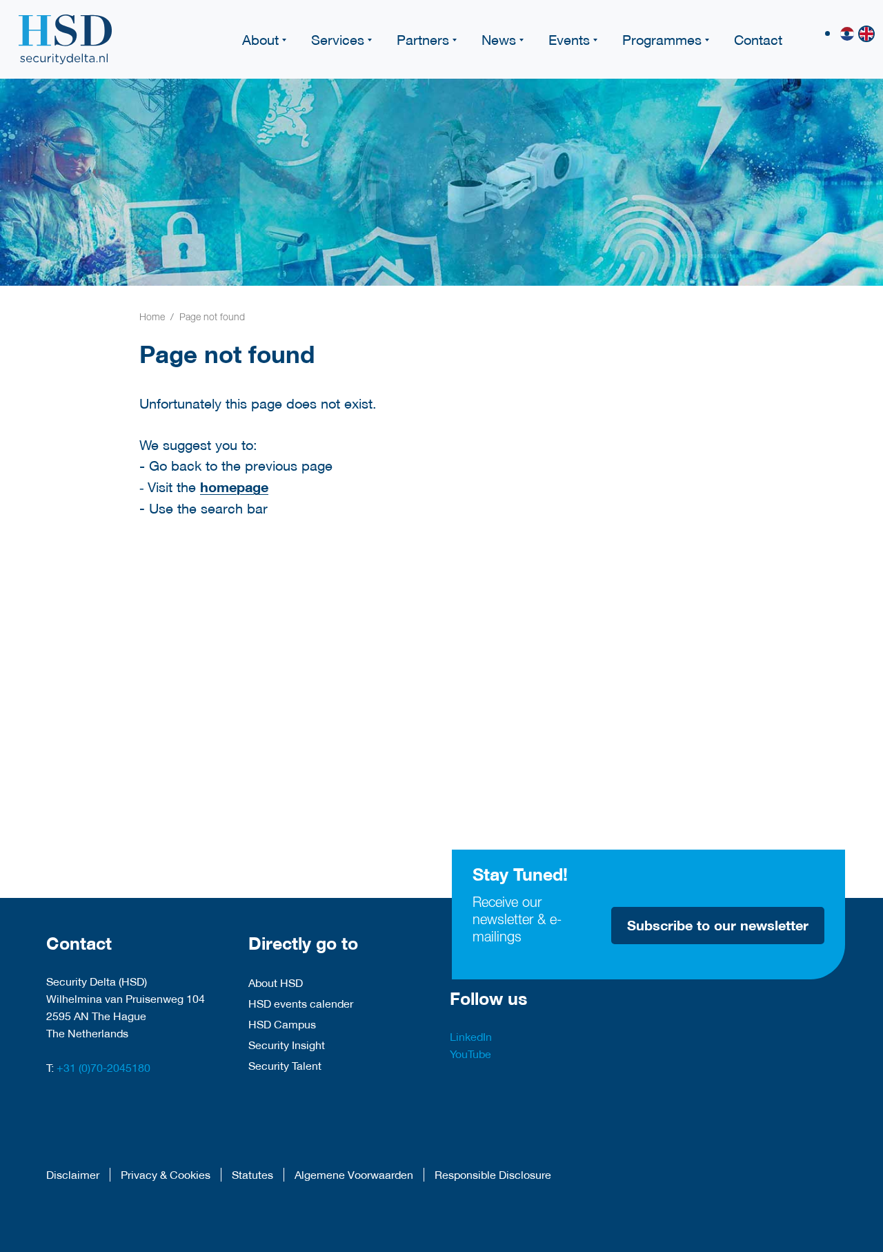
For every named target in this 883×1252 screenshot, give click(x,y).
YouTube (470, 1053)
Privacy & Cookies (165, 1174)
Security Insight (286, 1044)
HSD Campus (282, 1023)
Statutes (252, 1174)
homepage (234, 487)
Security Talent (284, 1065)
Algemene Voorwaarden (354, 1174)
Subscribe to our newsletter (717, 925)
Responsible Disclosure (493, 1174)
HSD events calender (300, 1003)
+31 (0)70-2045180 (103, 1067)
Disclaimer (72, 1174)
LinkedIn (471, 1036)
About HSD (275, 982)
